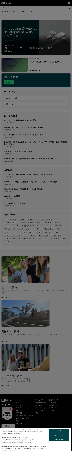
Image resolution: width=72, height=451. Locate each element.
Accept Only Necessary (59, 435)
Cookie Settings (59, 439)
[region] (35, 439)
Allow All (59, 431)
